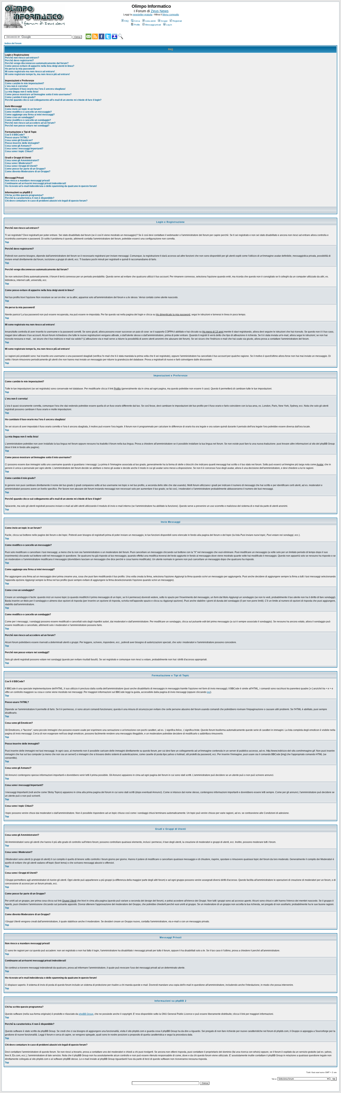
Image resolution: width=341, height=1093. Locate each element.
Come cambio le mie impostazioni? (24, 83)
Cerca (137, 21)
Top (7, 242)
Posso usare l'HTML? (17, 137)
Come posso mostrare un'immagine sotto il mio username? (38, 94)
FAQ (126, 21)
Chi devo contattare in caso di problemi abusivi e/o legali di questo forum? (46, 200)
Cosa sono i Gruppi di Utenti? (21, 166)
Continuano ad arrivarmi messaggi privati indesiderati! (35, 183)
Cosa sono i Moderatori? (18, 163)
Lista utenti (150, 21)
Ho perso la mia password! (20, 68)
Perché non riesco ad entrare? (22, 57)
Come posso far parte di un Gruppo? (25, 168)
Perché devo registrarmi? (19, 60)
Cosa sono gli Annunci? (18, 145)
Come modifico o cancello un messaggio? (28, 111)
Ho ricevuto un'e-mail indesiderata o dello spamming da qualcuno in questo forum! (51, 186)
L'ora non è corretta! (16, 86)
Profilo (137, 25)
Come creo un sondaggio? (19, 117)
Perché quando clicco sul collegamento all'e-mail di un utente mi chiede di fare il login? (53, 100)
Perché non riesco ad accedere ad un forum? (30, 123)
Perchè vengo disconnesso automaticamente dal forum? (36, 63)
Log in (169, 25)
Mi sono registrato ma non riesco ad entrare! (30, 71)
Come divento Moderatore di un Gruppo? (27, 171)
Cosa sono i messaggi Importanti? (24, 148)
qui (208, 692)
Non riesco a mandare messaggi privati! (27, 180)
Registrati (177, 21)
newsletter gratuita (142, 14)
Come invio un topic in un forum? (23, 109)
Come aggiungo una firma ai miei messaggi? (30, 114)
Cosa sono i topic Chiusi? (19, 151)
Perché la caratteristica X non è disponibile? (29, 198)
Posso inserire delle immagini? (22, 143)
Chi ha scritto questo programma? (24, 195)
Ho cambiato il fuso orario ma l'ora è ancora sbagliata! (35, 89)
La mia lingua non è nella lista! (21, 91)
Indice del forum (13, 43)
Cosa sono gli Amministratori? (22, 160)
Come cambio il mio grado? (20, 97)
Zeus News (160, 11)
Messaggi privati (153, 25)
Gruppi (164, 21)
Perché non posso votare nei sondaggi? (27, 125)
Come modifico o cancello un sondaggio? (28, 120)
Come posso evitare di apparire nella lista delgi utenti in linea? (39, 66)
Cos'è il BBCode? (15, 134)
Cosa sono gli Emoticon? (19, 140)
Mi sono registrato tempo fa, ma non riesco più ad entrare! (37, 74)
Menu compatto (170, 14)
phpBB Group (86, 1014)
